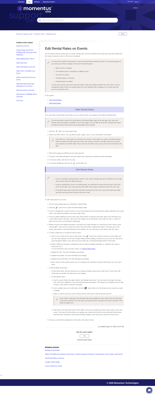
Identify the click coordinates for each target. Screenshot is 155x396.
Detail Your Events (22, 46)
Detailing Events (51, 34)
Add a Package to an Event (25, 67)
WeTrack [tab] (37, 2)
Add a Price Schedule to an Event (25, 72)
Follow (123, 34)
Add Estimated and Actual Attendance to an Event (25, 85)
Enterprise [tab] (21, 2)
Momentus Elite (39, 34)
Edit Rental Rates (55, 103)
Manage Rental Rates (88, 249)
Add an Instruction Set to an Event (25, 78)
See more (19, 100)
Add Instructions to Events (25, 90)
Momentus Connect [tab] (49, 2)
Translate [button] (130, 1)
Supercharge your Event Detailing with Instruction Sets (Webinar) (26, 52)
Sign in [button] (137, 2)
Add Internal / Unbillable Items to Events (26, 95)
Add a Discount (21, 63)
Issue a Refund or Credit (53, 366)
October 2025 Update (52, 362)
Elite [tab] (29, 2)
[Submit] (39, 20)
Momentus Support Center (24, 34)
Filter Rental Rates (55, 100)
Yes (84, 336)
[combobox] (77, 20)
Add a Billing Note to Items (25, 59)
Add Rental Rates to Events (54, 358)
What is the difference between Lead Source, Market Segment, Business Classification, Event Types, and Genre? (84, 354)
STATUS (135, 8)
